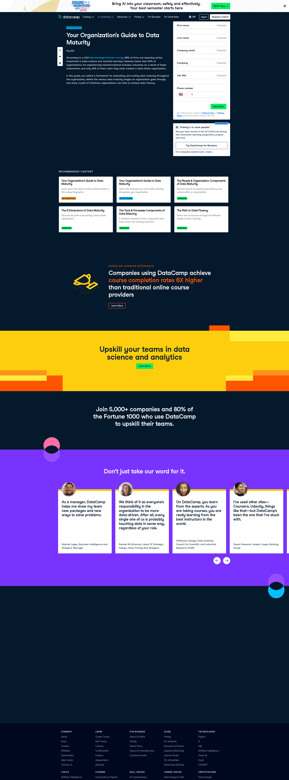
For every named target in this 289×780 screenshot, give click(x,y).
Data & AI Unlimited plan (142, 751)
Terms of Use (208, 113)
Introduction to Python (106, 777)
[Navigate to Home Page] (69, 17)
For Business (154, 17)
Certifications (102, 751)
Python (201, 737)
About (64, 737)
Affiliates (65, 751)
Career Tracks (102, 737)
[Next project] (226, 560)
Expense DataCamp (174, 751)
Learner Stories (171, 755)
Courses (99, 746)
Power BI (202, 755)
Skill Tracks (101, 741)
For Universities (171, 17)
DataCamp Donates (174, 765)
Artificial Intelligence (208, 751)
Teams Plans (136, 746)
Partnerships (67, 755)
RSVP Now (219, 6)
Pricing (133, 741)
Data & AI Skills (137, 737)
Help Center (67, 760)
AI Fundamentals (138, 777)
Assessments (101, 760)
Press (64, 741)
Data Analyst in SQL (174, 777)
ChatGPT (203, 765)
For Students (170, 741)
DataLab (99, 765)
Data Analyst (205, 777)
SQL (200, 746)
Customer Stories (138, 755)
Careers (65, 746)
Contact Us (66, 765)
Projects (99, 755)
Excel (201, 760)
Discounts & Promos (174, 746)
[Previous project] (217, 560)
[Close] (285, 6)
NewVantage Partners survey (106, 57)
